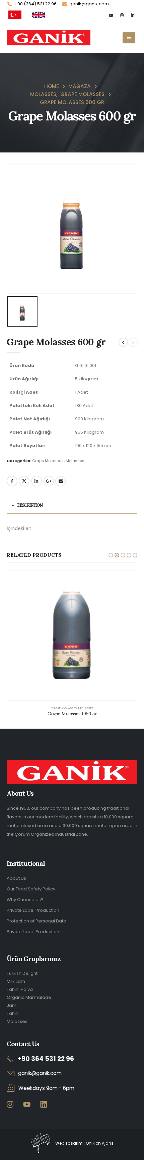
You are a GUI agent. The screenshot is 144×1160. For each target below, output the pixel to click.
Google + (48, 481)
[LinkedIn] (132, 14)
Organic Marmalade (29, 997)
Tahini (13, 1013)
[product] (72, 635)
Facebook (12, 481)
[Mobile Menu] (129, 37)
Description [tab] (29, 505)
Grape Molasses (48, 460)
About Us (16, 878)
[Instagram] (121, 14)
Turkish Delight (22, 973)
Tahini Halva (20, 989)
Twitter (24, 481)
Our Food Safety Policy (31, 889)
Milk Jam (16, 981)
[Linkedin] (43, 1104)
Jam (11, 1005)
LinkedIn (36, 481)
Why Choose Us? (25, 899)
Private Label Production (33, 910)
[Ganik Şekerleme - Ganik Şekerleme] (48, 37)
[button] (111, 555)
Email (60, 481)
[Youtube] (111, 14)
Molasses (75, 460)
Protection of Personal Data (36, 921)
